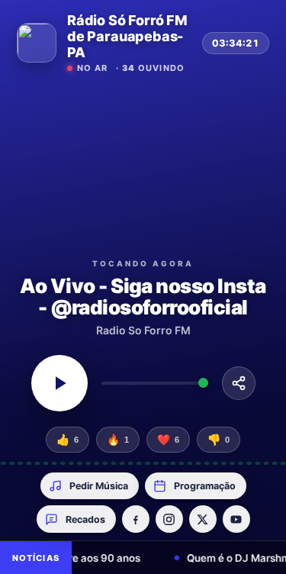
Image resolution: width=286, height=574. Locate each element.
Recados (85, 519)
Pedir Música (98, 486)
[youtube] (236, 519)
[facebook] (135, 519)
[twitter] (203, 519)
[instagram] (169, 519)
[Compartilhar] (238, 383)
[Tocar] (59, 383)
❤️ (168, 440)
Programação (205, 486)
